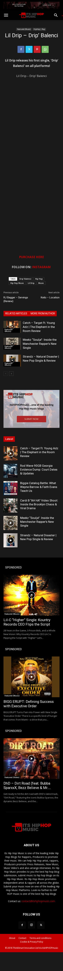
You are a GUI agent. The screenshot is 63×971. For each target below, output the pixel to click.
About (12, 938)
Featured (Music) (24, 29)
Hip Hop (39, 278)
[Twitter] (29, 49)
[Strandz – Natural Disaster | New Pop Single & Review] (12, 361)
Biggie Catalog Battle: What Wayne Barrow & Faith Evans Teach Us (38, 487)
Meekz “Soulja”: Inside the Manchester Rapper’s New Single (40, 343)
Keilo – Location (50, 297)
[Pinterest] (37, 49)
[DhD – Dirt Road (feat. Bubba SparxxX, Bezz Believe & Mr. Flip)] (31, 758)
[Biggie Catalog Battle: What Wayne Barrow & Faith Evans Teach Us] (11, 488)
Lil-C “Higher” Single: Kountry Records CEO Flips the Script (27, 622)
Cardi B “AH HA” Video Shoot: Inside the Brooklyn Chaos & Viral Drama (39, 504)
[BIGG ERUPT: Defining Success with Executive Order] (31, 676)
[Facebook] (21, 49)
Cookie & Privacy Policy (31, 941)
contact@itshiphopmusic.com (38, 901)
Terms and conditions (40, 938)
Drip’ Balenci (25, 278)
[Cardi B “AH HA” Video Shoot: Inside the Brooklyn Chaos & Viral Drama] (11, 506)
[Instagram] (31, 924)
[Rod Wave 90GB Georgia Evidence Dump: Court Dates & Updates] (11, 471)
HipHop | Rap (39, 29)
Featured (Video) (12, 777)
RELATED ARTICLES (16, 313)
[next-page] (11, 373)
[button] (6, 15)
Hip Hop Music (17, 283)
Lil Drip (31, 283)
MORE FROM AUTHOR (43, 313)
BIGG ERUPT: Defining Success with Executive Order (29, 704)
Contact (22, 938)
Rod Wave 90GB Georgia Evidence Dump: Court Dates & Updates (38, 469)
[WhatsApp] (45, 49)
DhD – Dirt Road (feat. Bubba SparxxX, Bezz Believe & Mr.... (27, 785)
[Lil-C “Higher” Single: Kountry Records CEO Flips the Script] (31, 595)
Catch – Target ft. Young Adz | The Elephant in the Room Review (39, 327)
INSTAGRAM (41, 267)
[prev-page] (6, 373)
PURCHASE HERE (31, 257)
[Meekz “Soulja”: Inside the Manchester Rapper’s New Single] (12, 344)
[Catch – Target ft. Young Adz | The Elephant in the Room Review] (12, 327)
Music (41, 283)
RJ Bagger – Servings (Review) (16, 299)
